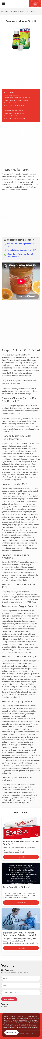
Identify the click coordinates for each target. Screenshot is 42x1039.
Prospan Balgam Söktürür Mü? (13, 95)
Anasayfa (4, 11)
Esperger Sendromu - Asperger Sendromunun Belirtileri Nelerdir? (19, 934)
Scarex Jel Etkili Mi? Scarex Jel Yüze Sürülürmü (21, 843)
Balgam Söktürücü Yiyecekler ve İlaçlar (20, 245)
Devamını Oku (21, 857)
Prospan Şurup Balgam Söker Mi (13, 110)
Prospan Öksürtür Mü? (10, 103)
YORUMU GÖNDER (9, 999)
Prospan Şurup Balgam (28, 11)
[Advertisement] (21, 71)
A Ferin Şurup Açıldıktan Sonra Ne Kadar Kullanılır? (20, 255)
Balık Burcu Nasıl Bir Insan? (16, 887)
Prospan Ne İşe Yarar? (10, 92)
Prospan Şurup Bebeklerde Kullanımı (14, 118)
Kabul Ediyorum (11, 1032)
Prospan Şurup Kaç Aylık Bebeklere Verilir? (16, 100)
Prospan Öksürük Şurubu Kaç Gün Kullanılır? (17, 97)
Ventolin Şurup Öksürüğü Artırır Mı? (21, 250)
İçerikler (14, 11)
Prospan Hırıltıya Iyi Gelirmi (12, 116)
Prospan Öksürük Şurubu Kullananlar (15, 105)
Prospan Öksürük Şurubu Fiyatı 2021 (15, 108)
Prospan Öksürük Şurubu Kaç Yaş (14, 113)
